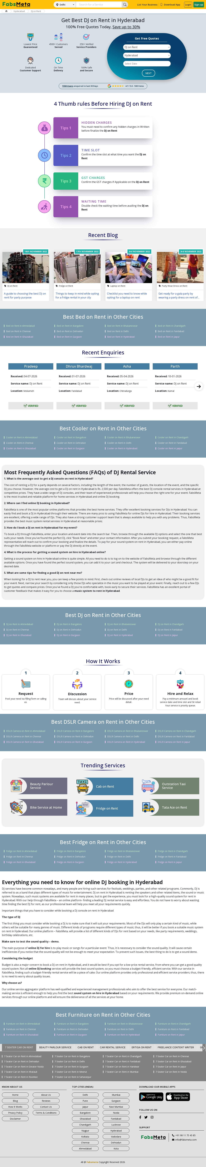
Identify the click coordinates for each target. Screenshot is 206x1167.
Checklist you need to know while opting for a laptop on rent (127, 295)
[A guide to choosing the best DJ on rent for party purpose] (25, 267)
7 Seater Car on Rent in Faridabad (122, 1061)
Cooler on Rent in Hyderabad (122, 448)
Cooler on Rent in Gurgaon (70, 448)
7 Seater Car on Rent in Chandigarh (123, 1056)
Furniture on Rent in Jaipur (171, 1035)
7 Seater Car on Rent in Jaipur (171, 1067)
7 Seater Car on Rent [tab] (19, 1047)
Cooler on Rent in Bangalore (71, 437)
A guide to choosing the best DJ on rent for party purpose (25, 295)
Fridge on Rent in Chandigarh (173, 851)
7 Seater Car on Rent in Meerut (71, 1072)
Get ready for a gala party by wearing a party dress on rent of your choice (178, 295)
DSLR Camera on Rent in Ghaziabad (25, 742)
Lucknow (116, 1124)
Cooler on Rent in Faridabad (172, 443)
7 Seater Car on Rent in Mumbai (121, 1072)
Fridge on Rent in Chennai (19, 857)
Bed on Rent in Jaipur (169, 337)
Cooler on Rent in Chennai (19, 443)
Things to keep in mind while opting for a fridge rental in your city (77, 295)
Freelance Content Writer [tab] (176, 1047)
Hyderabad (19, 11)
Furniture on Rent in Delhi (120, 1029)
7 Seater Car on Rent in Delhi (70, 1061)
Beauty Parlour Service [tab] (55, 1047)
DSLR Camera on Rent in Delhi (123, 736)
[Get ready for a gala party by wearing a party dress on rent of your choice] (180, 267)
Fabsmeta (92, 1162)
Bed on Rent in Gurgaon (69, 337)
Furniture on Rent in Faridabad (173, 1029)
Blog (15, 1100)
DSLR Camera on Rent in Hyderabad (126, 742)
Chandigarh (85, 1124)
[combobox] (147, 47)
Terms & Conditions (46, 1112)
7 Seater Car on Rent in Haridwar (122, 1067)
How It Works (15, 1106)
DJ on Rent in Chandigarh (171, 624)
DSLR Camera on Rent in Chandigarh (177, 731)
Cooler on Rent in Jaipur (170, 448)
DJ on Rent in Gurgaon (68, 635)
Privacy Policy (15, 1112)
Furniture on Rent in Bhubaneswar (125, 1024)
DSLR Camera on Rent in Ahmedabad (25, 731)
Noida (116, 1112)
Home (15, 1094)
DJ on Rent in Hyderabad (120, 635)
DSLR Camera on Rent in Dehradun (75, 736)
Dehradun (116, 1142)
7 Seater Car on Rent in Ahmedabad (22, 1056)
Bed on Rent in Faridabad (171, 331)
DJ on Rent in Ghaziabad (18, 635)
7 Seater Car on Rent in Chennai (172, 1056)
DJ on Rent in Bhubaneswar (121, 624)
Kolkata (85, 1136)
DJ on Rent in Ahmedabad (19, 624)
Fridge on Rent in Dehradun (71, 857)
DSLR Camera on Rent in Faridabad (176, 736)
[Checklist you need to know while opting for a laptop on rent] (128, 267)
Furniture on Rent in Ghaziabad (22, 1035)
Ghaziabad (85, 1118)
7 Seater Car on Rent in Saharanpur (73, 1077)
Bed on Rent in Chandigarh (172, 326)
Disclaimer (15, 1118)
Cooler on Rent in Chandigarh (173, 437)
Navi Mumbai (116, 1106)
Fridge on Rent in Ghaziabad (20, 862)
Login (188, 4)
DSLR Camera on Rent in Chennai (23, 736)
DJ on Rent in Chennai (17, 630)
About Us (46, 1094)
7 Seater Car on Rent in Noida (171, 1072)
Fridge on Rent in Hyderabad (122, 862)
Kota (116, 1148)
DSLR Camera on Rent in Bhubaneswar (127, 731)
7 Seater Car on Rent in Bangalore (72, 1056)
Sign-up (198, 4)
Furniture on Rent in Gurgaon (72, 1035)
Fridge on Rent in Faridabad (172, 857)
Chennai (85, 1142)
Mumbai (116, 1094)
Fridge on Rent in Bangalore (71, 851)
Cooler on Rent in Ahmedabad (21, 437)
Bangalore (85, 1112)
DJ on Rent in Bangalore (69, 624)
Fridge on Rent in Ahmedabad (21, 851)
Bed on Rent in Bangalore (70, 326)
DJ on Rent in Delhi (117, 630)
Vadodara (116, 1136)
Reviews (46, 1100)
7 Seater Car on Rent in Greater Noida (24, 1067)
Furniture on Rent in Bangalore (73, 1024)
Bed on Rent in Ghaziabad (19, 337)
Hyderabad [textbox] (131, 55)
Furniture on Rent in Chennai (21, 1029)
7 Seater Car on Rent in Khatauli (20, 1072)
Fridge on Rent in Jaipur (170, 862)
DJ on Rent (36, 11)
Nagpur (85, 1130)
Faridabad (116, 1118)
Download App (172, 4)
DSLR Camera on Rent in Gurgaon (74, 742)
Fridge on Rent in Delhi (119, 857)
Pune (85, 1100)
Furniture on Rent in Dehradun (72, 1029)
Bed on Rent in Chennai (18, 331)
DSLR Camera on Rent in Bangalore (75, 731)
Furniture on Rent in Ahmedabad (23, 1024)
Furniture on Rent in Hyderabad (123, 1035)
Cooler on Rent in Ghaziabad (21, 448)
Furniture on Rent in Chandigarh (174, 1024)
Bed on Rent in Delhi (118, 331)
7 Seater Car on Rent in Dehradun (21, 1061)
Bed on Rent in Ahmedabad (20, 326)
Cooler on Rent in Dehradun (71, 443)
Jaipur (85, 1106)
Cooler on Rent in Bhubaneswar (123, 437)
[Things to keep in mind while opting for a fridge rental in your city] (77, 267)
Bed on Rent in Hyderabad (121, 337)
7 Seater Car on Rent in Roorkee (21, 1077)
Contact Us (46, 1106)
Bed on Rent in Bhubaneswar (122, 326)
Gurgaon (116, 1100)
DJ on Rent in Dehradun (69, 630)
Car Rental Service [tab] (113, 1047)
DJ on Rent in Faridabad (170, 630)
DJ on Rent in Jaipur (168, 635)
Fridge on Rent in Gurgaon (70, 862)
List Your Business (147, 4)
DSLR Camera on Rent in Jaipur (174, 742)
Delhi (62, 4)
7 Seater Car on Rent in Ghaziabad (173, 1061)
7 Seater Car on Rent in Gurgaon (71, 1067)
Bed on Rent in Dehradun (70, 331)
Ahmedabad (85, 1148)
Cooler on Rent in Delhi (119, 443)
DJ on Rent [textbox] (131, 47)
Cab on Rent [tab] (86, 1047)
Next (199, 386)
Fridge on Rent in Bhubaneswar (123, 851)
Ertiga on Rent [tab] (142, 1047)
